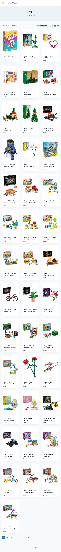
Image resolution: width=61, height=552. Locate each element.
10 (32, 538)
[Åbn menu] (57, 3)
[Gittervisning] (55, 25)
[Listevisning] (58, 25)
